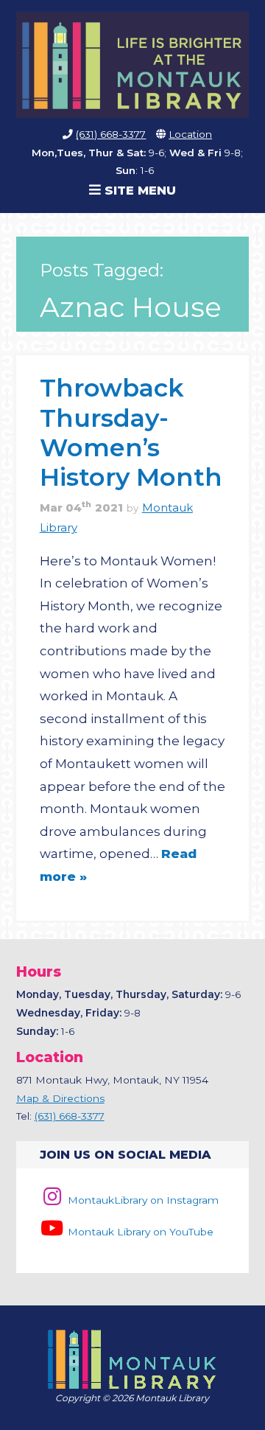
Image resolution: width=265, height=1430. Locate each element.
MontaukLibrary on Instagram (142, 1200)
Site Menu (138, 190)
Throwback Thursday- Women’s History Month (131, 432)
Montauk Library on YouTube (139, 1232)
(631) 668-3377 (111, 134)
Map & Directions (60, 1098)
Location (190, 134)
